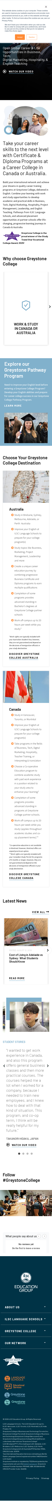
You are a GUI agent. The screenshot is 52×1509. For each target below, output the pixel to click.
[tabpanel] (26, 1072)
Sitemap (45, 1478)
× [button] (46, 5)
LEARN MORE (13, 405)
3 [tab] (27, 1155)
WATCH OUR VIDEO (21, 71)
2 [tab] (23, 1155)
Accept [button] (19, 37)
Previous (4, 1065)
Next (50, 306)
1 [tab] (19, 1155)
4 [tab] (31, 1155)
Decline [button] (32, 37)
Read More (17, 978)
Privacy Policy (32, 1478)
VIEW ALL (39, 912)
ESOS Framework (30, 1464)
